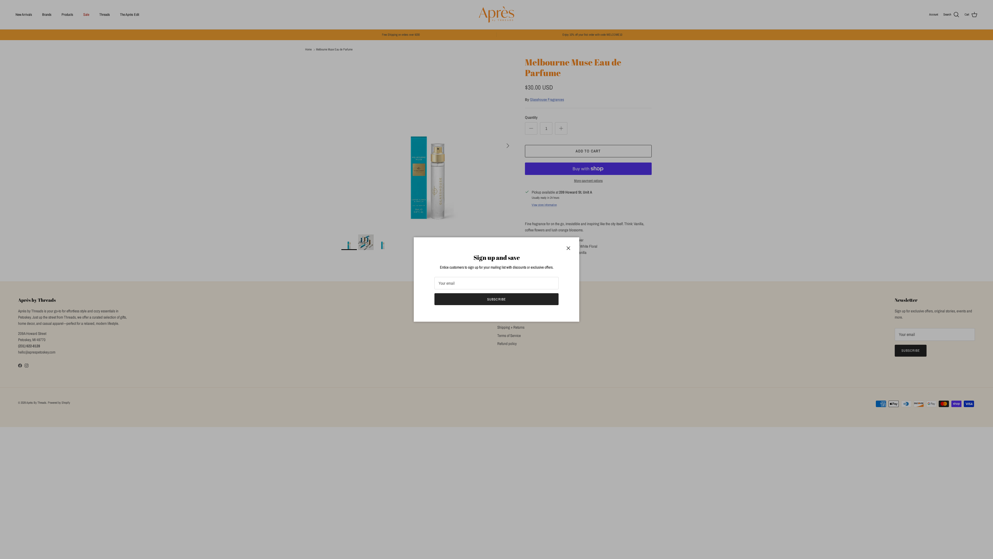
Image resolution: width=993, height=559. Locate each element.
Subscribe (496, 299)
